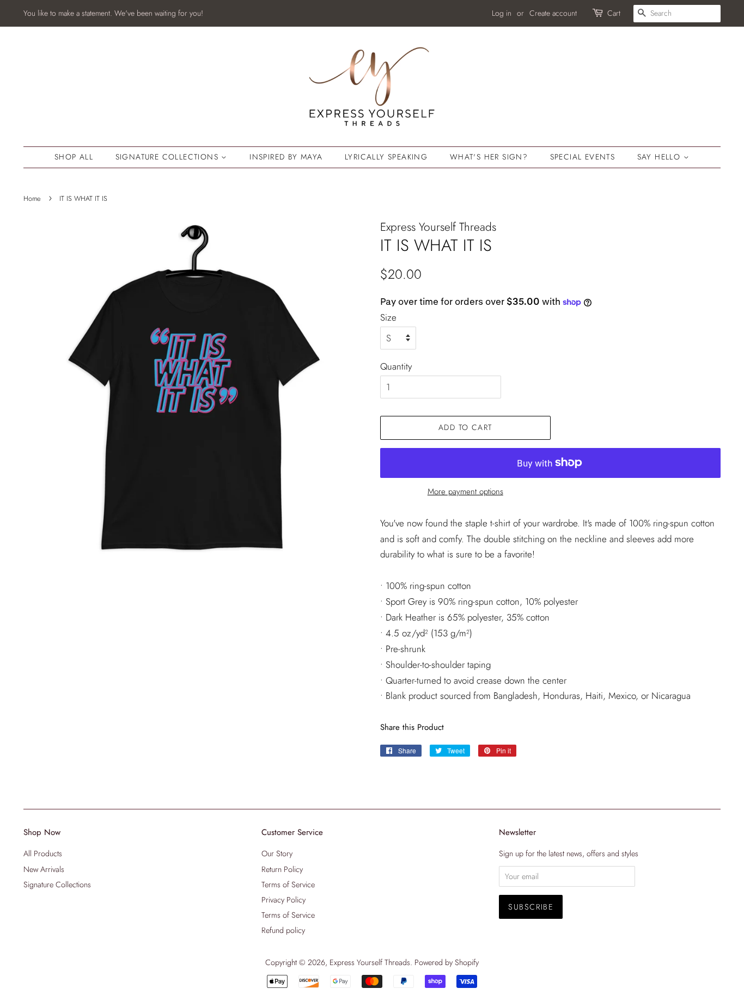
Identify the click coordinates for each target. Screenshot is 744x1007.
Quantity (396, 366)
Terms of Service (288, 884)
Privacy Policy (283, 899)
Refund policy (283, 930)
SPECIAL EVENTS (582, 156)
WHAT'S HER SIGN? (489, 156)
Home (32, 198)
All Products (42, 853)
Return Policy (282, 869)
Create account (553, 13)
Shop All (73, 156)
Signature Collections (168, 156)
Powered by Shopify (446, 962)
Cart (613, 13)
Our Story (276, 853)
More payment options (465, 492)
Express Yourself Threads (370, 962)
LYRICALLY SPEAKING (386, 156)
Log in (501, 13)
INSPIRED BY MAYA (285, 156)
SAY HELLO (660, 156)
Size (388, 317)
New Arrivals (43, 869)
